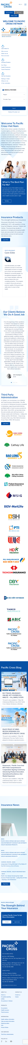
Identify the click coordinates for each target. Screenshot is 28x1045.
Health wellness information (7, 1019)
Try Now (7, 201)
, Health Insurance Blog (18, 871)
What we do (4, 53)
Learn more (17, 922)
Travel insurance (5, 1012)
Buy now (19, 12)
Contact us (17, 995)
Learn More (5, 239)
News (2, 839)
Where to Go (4, 81)
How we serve (5, 55)
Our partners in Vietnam (6, 1001)
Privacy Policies (4, 1027)
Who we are (4, 51)
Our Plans (4, 65)
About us (3, 995)
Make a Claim (14, 15)
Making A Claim (5, 79)
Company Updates (6, 862)
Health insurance (5, 1010)
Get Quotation (9, 12)
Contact (7, 922)
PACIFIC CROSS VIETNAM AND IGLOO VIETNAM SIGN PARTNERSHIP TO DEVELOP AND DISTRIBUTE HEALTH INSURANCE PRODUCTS (14, 843)
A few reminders (5, 83)
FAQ (2, 1025)
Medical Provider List (14, 112)
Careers (17, 997)
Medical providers (5, 1023)
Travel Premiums (5, 69)
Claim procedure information (7, 1021)
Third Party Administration (7, 1034)
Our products (4, 1008)
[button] (20, 26)
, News (13, 862)
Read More (5, 884)
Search (14, 108)
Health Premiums (6, 67)
